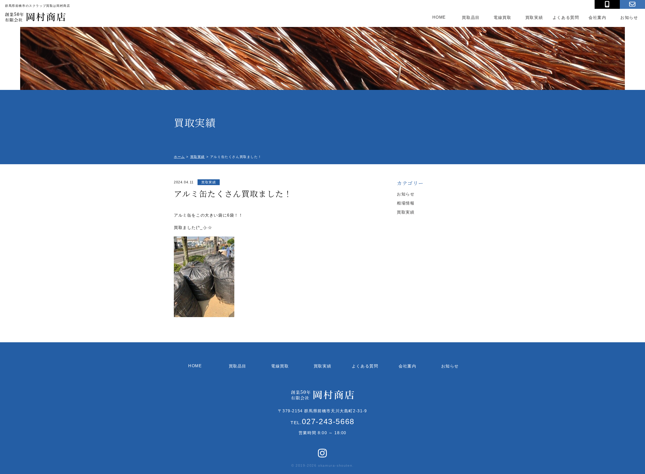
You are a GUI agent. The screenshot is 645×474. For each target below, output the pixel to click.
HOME (439, 17)
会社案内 (597, 17)
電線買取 (502, 17)
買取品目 (470, 17)
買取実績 (534, 17)
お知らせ (629, 17)
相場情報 (405, 203)
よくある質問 (566, 17)
